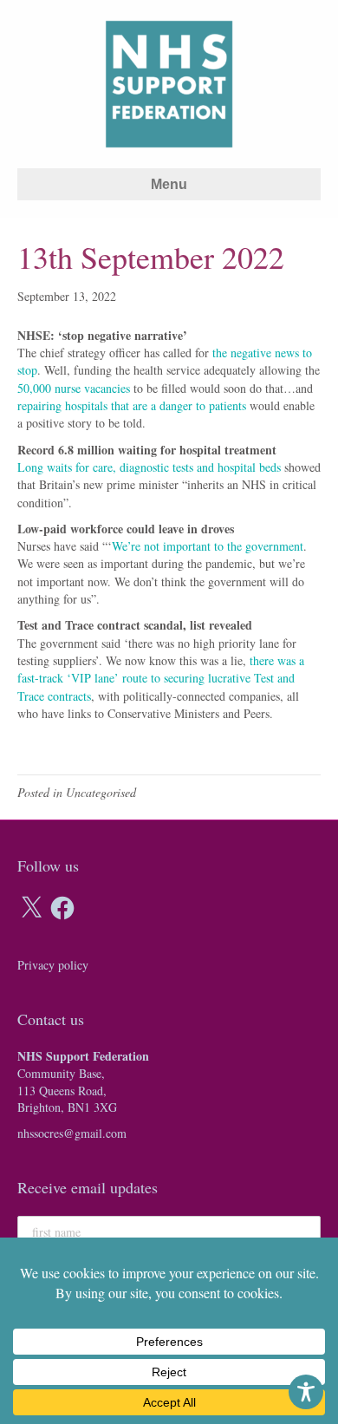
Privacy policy (52, 965)
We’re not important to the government (207, 546)
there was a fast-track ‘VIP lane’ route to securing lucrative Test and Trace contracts (160, 678)
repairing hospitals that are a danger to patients (131, 405)
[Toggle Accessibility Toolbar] (306, 1392)
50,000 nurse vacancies (73, 388)
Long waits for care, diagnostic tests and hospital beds (149, 467)
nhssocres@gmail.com (72, 1133)
